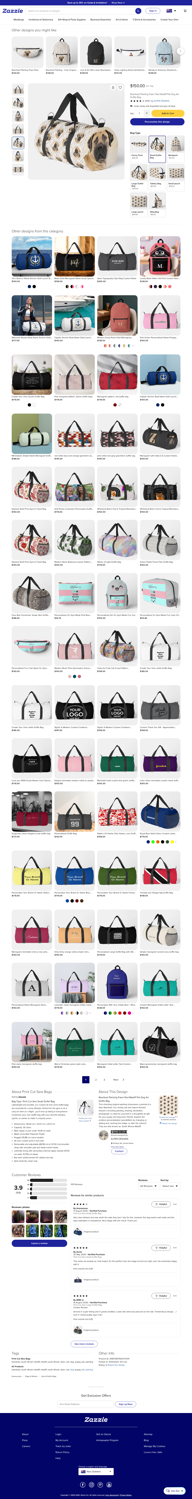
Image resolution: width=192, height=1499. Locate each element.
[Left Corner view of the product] (76, 131)
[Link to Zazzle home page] (13, 10)
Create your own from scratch (85, 1119)
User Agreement (112, 1495)
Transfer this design (168, 1117)
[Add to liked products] (120, 87)
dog (72, 1369)
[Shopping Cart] (185, 10)
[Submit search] (138, 11)
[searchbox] (83, 10)
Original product (91, 1231)
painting (89, 1369)
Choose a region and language (92, 1466)
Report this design (168, 1123)
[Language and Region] (171, 11)
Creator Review (80, 1307)
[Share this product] (113, 87)
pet (83, 1369)
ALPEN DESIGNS (161, 101)
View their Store (117, 1147)
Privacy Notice (126, 1495)
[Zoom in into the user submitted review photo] (18, 1216)
